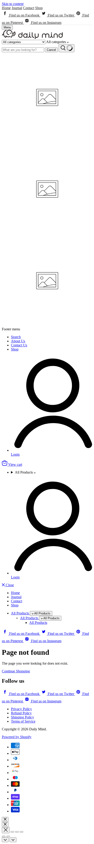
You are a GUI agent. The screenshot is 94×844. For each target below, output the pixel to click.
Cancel (51, 50)
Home (6, 8)
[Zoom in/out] (21, 832)
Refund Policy (21, 713)
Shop (39, 8)
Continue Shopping (16, 671)
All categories (56, 42)
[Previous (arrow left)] (3, 836)
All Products (24, 472)
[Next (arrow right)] (8, 836)
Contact (28, 8)
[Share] (12, 832)
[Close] (5, 819)
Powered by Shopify (16, 737)
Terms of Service (23, 721)
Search (16, 337)
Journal (17, 8)
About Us (18, 341)
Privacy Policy (21, 709)
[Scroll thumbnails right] (13, 839)
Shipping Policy (22, 717)
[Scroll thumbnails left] (5, 839)
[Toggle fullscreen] (17, 832)
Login (15, 454)
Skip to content (13, 4)
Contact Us (19, 345)
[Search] (66, 48)
